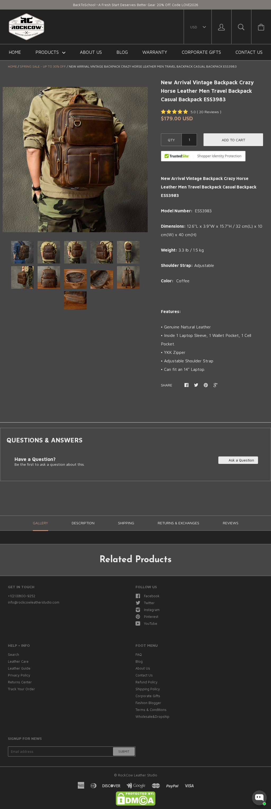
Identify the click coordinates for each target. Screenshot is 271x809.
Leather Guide (19, 668)
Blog (122, 52)
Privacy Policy (19, 675)
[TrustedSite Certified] (203, 156)
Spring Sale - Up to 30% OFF (43, 66)
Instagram (152, 610)
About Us (91, 52)
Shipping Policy (148, 689)
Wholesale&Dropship (152, 716)
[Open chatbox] (259, 797)
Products (47, 52)
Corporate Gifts (201, 52)
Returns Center (20, 682)
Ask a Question (241, 460)
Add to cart (233, 140)
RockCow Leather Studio (137, 775)
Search (13, 654)
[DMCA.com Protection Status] (135, 804)
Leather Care (18, 661)
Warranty (154, 52)
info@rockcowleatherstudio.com (33, 602)
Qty (171, 140)
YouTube (150, 623)
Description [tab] (83, 523)
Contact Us (249, 52)
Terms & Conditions (151, 709)
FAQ (139, 654)
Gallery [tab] (40, 523)
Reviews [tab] (230, 523)
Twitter (149, 603)
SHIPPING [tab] (126, 523)
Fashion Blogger (148, 703)
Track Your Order (21, 689)
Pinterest (151, 616)
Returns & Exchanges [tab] (178, 523)
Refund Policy (146, 682)
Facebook (152, 596)
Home (15, 52)
